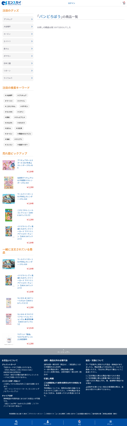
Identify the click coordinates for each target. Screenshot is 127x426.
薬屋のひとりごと (25, 134)
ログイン (71, 3)
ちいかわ (9, 112)
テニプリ (19, 139)
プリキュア (22, 95)
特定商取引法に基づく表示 (18, 414)
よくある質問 (60, 414)
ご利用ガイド (49, 414)
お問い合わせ (71, 414)
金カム (8, 128)
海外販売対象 (96, 414)
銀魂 (7, 117)
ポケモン (25, 106)
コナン (21, 112)
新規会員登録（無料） (110, 414)
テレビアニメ (20, 117)
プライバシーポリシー (36, 414)
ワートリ (9, 101)
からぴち (9, 123)
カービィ (9, 134)
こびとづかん (10, 106)
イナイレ (22, 101)
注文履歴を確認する (84, 414)
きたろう (22, 123)
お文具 (19, 128)
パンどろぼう (50, 16)
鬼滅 (7, 139)
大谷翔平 (9, 95)
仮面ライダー (23, 145)
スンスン (9, 145)
